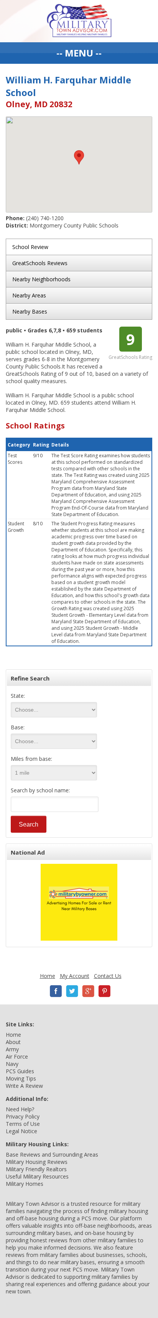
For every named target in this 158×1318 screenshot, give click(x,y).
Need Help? (20, 1109)
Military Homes (24, 1183)
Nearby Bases (29, 311)
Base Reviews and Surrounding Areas (52, 1154)
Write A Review (24, 1085)
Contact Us (108, 975)
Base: (18, 727)
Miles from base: (31, 758)
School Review (30, 247)
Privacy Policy (23, 1116)
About (13, 1042)
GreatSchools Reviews (39, 263)
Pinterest (104, 991)
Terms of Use (23, 1123)
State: (18, 695)
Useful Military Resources (37, 1176)
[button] (79, 157)
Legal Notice (21, 1131)
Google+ (88, 991)
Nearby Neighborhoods (41, 279)
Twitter (72, 991)
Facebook (56, 991)
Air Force (17, 1056)
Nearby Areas (29, 295)
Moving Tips (21, 1078)
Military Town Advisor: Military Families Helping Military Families (79, 21)
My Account (74, 975)
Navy (12, 1063)
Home (47, 975)
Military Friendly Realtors (36, 1169)
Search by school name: (40, 790)
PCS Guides (20, 1071)
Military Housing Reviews (36, 1161)
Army (12, 1049)
